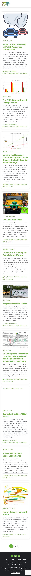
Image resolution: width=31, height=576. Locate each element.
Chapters (8, 562)
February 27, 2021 (9, 508)
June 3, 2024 (7, 96)
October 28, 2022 (9, 216)
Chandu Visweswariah (10, 71)
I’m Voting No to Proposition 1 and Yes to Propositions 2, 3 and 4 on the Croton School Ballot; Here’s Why (15, 357)
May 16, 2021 (7, 350)
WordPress (15, 570)
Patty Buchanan (8, 184)
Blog (24, 562)
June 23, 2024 (7, 41)
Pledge (12, 559)
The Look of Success (12, 219)
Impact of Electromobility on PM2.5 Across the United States (14, 47)
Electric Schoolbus (9, 73)
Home (5, 559)
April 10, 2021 (7, 410)
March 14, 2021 (8, 450)
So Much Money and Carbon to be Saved (12, 454)
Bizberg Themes (15, 572)
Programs (13, 564)
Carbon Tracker (21, 559)
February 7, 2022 (8, 249)
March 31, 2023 (8, 151)
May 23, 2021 (7, 300)
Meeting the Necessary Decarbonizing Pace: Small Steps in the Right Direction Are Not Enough (15, 159)
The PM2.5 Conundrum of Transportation (15, 101)
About (20, 564)
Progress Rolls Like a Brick (15, 303)
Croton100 (18, 534)
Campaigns (17, 562)
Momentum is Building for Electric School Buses (15, 254)
